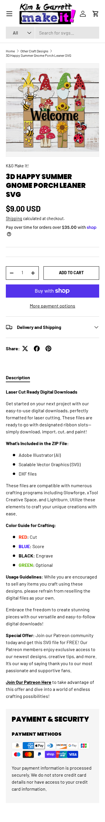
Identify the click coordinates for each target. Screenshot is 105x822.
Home (10, 51)
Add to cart (71, 272)
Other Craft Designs (34, 51)
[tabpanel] (52, 544)
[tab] (18, 377)
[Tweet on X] (25, 348)
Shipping (14, 218)
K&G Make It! (17, 165)
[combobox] (52, 33)
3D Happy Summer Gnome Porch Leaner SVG (38, 55)
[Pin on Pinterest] (48, 348)
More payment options (52, 305)
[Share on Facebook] (37, 348)
